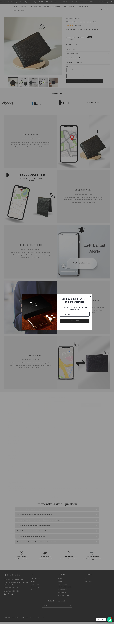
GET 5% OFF (75, 321)
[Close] (90, 296)
